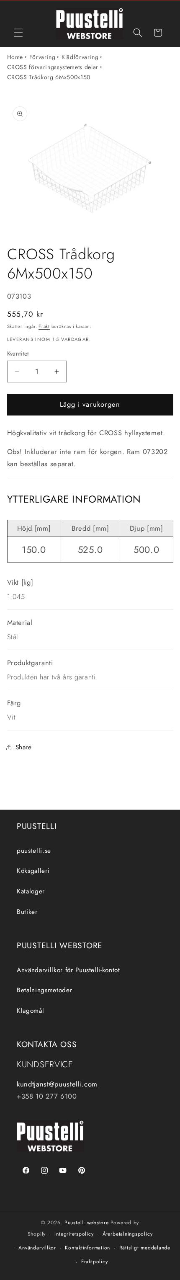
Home (15, 57)
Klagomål (30, 1010)
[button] (18, 33)
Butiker (27, 911)
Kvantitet (18, 353)
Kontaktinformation (87, 1248)
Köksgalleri (33, 870)
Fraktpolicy (94, 1261)
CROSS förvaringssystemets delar (52, 67)
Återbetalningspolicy (127, 1234)
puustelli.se (34, 850)
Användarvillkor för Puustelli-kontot (68, 970)
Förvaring (42, 57)
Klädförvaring (80, 57)
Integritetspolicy (73, 1234)
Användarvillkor (37, 1248)
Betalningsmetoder (44, 990)
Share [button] (23, 747)
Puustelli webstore (86, 1222)
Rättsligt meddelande (144, 1248)
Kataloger (31, 891)
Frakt (44, 326)
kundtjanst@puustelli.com (57, 1084)
